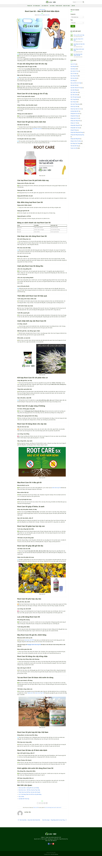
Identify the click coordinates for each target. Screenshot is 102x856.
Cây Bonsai (73, 68)
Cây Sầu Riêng (74, 90)
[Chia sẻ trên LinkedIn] (47, 803)
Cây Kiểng (73, 80)
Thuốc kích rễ (30, 693)
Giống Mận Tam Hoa (75, 127)
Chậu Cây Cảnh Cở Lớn (76, 108)
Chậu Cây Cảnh (66, 5)
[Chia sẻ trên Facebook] (38, 803)
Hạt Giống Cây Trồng (75, 143)
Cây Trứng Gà (74, 101)
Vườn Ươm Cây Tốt (37, 128)
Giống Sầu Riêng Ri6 (75, 138)
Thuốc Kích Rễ (59, 5)
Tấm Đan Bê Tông (75, 145)
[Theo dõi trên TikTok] (51, 844)
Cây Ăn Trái (73, 64)
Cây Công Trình (74, 75)
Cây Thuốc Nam (74, 92)
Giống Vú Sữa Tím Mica (76, 141)
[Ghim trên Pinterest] (44, 803)
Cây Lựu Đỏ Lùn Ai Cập (79, 35)
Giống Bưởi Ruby (74, 115)
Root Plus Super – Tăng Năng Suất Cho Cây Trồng (53, 819)
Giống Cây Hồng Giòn (75, 120)
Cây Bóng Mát (74, 66)
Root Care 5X (54, 807)
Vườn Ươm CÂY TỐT (29, 640)
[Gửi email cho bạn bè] (42, 803)
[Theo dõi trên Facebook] (49, 844)
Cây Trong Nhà (74, 99)
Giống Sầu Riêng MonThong (77, 132)
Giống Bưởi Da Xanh (75, 113)
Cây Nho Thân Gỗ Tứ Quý (78, 39)
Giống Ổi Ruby (74, 130)
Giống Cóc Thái (74, 123)
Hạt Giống (52, 5)
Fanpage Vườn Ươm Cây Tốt (34, 644)
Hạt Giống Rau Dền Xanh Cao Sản (78, 55)
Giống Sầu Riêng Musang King (77, 134)
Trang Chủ (29, 5)
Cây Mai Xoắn (74, 85)
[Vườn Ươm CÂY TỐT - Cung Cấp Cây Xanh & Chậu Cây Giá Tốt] (51, 2)
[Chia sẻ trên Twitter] (40, 803)
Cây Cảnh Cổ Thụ (74, 71)
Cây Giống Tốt (45, 5)
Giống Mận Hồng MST (75, 125)
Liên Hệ (73, 5)
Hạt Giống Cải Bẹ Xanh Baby (79, 50)
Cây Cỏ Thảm (74, 73)
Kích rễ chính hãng (48, 807)
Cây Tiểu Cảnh (74, 94)
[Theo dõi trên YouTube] (53, 844)
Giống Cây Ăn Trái (75, 118)
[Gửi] (83, 2)
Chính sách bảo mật (51, 852)
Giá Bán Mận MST (75, 111)
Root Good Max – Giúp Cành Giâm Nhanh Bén (29, 819)
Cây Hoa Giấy (74, 78)
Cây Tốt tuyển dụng (75, 97)
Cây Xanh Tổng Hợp (75, 104)
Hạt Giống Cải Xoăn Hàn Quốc (79, 44)
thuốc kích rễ (59, 807)
